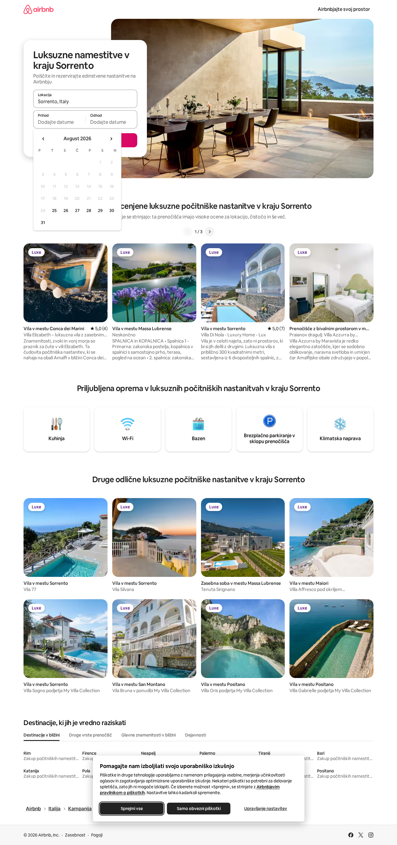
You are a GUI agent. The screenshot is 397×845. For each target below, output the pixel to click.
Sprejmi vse (131, 808)
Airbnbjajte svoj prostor (344, 9)
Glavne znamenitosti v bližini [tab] (148, 735)
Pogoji (97, 835)
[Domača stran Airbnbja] (38, 9)
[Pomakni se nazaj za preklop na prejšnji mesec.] (43, 139)
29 (100, 210)
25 (54, 210)
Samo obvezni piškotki (198, 808)
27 (77, 210)
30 (111, 210)
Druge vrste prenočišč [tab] (90, 735)
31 (43, 222)
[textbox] (59, 122)
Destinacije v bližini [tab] (42, 735)
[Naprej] (209, 231)
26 (65, 210)
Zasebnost (75, 835)
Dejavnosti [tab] (195, 735)
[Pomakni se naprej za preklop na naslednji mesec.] (111, 139)
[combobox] (85, 101)
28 (88, 210)
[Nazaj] (187, 231)
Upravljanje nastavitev (265, 808)
